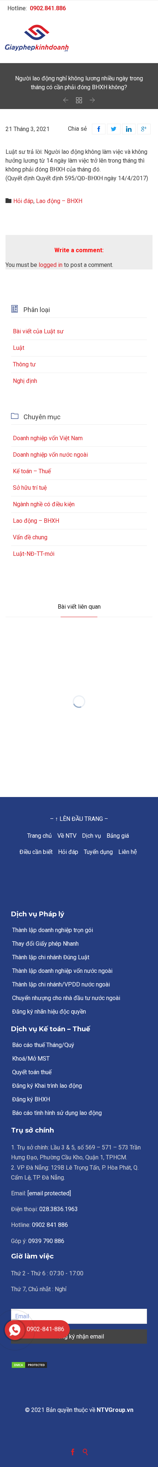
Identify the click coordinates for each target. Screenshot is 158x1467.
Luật (18, 347)
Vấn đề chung (30, 537)
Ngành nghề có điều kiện (44, 504)
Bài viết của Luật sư (38, 331)
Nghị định (25, 380)
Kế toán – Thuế (32, 471)
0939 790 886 (46, 1241)
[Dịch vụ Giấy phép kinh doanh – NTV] (79, 38)
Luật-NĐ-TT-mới (33, 553)
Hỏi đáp (23, 201)
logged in (50, 264)
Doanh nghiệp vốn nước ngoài (50, 454)
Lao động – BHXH (59, 201)
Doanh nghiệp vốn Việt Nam (48, 438)
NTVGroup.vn (115, 1409)
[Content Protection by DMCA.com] (79, 1365)
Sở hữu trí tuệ (30, 487)
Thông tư (24, 364)
